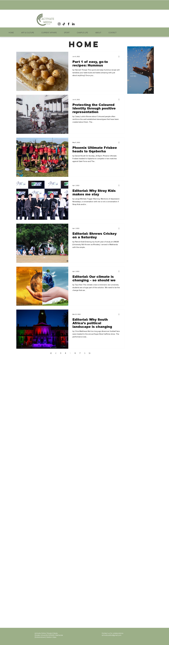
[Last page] (89, 353)
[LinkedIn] (73, 24)
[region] (140, 70)
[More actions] (119, 56)
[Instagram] (59, 24)
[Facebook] (68, 24)
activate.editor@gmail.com (111, 635)
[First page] (51, 353)
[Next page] (85, 353)
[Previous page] (56, 353)
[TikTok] (64, 24)
